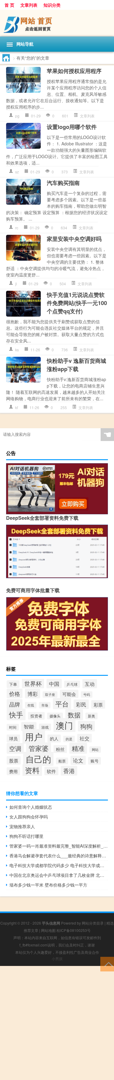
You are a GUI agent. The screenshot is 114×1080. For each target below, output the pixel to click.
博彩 (32, 693)
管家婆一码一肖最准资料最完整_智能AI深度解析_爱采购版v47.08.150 (58, 846)
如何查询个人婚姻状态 (30, 807)
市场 (44, 705)
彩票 (98, 704)
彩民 (81, 704)
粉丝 (60, 749)
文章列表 (28, 5)
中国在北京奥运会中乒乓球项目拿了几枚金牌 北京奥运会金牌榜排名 (58, 875)
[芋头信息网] (57, 23)
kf (16, 407)
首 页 (9, 5)
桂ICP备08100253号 (74, 930)
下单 (13, 684)
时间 (12, 727)
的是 (69, 739)
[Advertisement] (57, 1023)
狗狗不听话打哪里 (26, 836)
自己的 (38, 759)
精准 (78, 748)
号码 (86, 694)
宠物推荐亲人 (22, 826)
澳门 (64, 725)
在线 (30, 705)
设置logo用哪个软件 (72, 127)
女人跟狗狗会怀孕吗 (28, 817)
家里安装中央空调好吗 (74, 239)
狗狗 (86, 726)
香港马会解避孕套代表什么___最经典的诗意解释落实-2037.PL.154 (58, 856)
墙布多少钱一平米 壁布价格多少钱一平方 (48, 885)
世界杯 (33, 683)
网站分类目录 (93, 922)
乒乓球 (72, 684)
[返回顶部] (107, 964)
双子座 (50, 694)
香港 (69, 771)
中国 (54, 683)
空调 (15, 748)
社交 (84, 738)
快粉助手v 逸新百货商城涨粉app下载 (76, 365)
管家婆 (39, 748)
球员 (13, 738)
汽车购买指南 (63, 183)
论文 (78, 760)
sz (17, 171)
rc (16, 227)
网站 (95, 749)
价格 (14, 693)
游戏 (45, 727)
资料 (32, 770)
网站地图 (48, 930)
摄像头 (55, 716)
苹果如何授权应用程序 (74, 71)
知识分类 (51, 5)
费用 (13, 771)
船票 (62, 761)
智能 (29, 726)
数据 (74, 714)
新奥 (91, 716)
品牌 (14, 704)
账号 (94, 761)
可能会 (69, 694)
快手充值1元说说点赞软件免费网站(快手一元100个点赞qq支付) (77, 303)
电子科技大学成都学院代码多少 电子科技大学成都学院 (58, 865)
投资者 (36, 716)
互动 (90, 683)
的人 (54, 738)
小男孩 (57, 958)
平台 (62, 703)
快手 (16, 714)
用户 (34, 736)
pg (17, 115)
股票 (13, 760)
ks (17, 349)
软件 (51, 771)
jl (16, 283)
